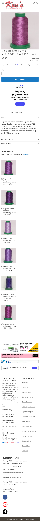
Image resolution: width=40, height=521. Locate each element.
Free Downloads (6, 143)
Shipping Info (26, 441)
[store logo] (14, 5)
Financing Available (28, 407)
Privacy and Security (28, 426)
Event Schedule (27, 402)
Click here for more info (10, 426)
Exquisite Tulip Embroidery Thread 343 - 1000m (9, 240)
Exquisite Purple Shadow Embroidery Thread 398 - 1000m (9, 211)
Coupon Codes (26, 392)
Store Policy (26, 446)
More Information (7, 139)
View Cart (25, 451)
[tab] (20, 118)
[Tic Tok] (20, 512)
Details (3, 118)
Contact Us (25, 387)
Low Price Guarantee (28, 416)
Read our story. (7, 410)
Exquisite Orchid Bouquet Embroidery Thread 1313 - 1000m (9, 182)
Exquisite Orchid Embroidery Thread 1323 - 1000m (9, 326)
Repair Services (27, 436)
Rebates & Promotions (29, 431)
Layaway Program (27, 412)
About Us (25, 382)
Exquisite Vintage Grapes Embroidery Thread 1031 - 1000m (9, 297)
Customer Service (27, 397)
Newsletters (26, 421)
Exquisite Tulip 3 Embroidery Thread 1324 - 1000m (9, 268)
